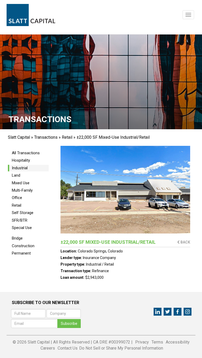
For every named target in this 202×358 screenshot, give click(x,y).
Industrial (20, 168)
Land (16, 175)
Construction (23, 245)
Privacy (142, 342)
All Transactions (26, 153)
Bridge (17, 238)
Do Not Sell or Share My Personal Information (121, 348)
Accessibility (178, 342)
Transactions (46, 137)
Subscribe (69, 323)
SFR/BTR (19, 220)
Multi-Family (22, 190)
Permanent (21, 253)
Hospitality (21, 160)
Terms (157, 342)
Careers (48, 348)
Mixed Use (20, 183)
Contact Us (68, 348)
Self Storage (22, 212)
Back (185, 242)
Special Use (22, 227)
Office (17, 197)
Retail (67, 137)
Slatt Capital (19, 137)
